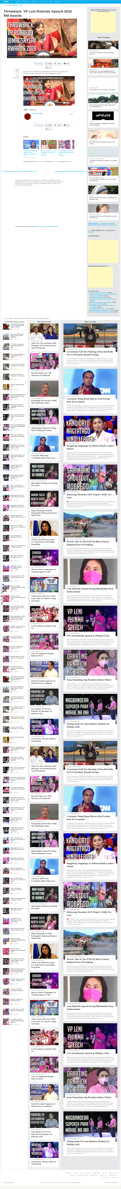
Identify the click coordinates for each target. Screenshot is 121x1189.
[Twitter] (73, 114)
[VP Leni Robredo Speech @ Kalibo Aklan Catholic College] (66, 144)
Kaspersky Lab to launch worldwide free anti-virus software (103, 216)
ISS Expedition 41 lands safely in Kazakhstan (102, 89)
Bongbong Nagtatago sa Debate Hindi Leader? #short (90, 447)
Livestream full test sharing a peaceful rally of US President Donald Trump (90, 353)
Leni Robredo (55, 161)
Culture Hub (25, 1)
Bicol (90, 140)
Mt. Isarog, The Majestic (96, 304)
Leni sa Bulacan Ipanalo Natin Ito (43, 627)
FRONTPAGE (68, 1173)
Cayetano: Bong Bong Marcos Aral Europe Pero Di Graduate (88, 400)
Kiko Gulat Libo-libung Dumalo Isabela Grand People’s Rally (17, 608)
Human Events (94, 1175)
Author (26, 109)
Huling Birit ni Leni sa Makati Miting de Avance (18, 496)
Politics (33, 370)
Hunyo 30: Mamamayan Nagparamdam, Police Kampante (17, 336)
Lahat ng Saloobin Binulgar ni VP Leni (16, 536)
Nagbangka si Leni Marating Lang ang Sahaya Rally (16, 567)
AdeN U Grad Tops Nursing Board (98, 292)
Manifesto (58, 1)
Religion (97, 50)
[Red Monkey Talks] (27, 116)
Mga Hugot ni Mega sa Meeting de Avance (17, 556)
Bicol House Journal (94, 158)
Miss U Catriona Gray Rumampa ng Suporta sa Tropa (18, 487)
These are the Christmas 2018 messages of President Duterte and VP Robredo (43, 345)
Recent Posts (33, 109)
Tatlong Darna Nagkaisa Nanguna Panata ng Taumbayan (17, 477)
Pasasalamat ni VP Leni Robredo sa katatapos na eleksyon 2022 (18, 446)
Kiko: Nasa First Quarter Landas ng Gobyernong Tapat (18, 416)
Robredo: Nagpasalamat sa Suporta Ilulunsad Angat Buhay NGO (18, 396)
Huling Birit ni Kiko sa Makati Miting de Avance (18, 506)
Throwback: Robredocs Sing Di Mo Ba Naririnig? (18, 435)
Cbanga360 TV (113, 1175)
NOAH (90, 69)
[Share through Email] (1, 599)
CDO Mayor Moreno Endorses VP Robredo (43, 740)
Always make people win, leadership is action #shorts (18, 356)
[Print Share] (1, 596)
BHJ (106, 1175)
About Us (114, 1177)
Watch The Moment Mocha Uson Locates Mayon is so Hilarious (103, 179)
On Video (17, 1)
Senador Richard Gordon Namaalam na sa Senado (18, 365)
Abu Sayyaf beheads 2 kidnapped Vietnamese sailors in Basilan (102, 124)
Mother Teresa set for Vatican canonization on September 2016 (102, 198)
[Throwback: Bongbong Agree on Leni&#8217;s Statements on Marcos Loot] (31, 144)
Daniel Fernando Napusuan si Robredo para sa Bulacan (18, 587)
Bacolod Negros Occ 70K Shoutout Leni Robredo (17, 657)
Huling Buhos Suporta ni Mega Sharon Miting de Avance (18, 456)
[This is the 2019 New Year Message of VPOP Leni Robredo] (49, 144)
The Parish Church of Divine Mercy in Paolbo (101, 312)
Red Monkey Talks (16, 5)
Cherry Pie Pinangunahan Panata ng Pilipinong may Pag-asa (18, 426)
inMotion (72, 1175)
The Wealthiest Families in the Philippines (101, 302)
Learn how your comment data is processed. (47, 226)
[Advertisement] (103, 22)
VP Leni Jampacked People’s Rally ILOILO (42, 654)
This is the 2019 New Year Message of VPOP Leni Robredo (48, 152)
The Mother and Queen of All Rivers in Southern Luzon (103, 161)
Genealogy (95, 140)
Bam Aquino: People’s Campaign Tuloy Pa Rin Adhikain (17, 406)
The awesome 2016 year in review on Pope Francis (101, 53)
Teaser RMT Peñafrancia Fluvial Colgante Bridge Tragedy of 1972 (17, 325)
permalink (69, 161)
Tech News (97, 214)
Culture (91, 121)
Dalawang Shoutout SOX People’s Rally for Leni (17, 576)
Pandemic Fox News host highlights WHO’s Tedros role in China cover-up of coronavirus (102, 72)
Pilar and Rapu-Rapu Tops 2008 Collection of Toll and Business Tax (102, 105)
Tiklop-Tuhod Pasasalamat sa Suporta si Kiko (18, 546)
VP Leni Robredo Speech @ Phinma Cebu (88, 635)
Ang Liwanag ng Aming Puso (17, 385)
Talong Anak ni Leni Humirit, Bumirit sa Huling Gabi (16, 466)
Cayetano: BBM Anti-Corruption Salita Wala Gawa (43, 457)
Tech (81, 1173)
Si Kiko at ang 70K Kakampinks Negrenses (17, 637)
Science (96, 87)
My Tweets (91, 232)
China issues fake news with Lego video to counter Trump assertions (43, 598)
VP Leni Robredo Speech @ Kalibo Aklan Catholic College (66, 152)
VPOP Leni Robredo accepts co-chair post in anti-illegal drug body (43, 542)
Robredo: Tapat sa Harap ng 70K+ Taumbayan (18, 627)
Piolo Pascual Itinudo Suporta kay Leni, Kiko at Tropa (18, 527)
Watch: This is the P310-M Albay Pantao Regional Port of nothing (88, 543)
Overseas (34, 1)
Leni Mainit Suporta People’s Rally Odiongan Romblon (17, 668)
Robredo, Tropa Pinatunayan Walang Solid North (18, 597)
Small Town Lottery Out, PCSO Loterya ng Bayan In (103, 299)
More (50, 1)
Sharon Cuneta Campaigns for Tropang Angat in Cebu (43, 570)
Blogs (101, 1175)
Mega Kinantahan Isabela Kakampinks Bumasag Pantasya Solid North (18, 618)
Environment (96, 1173)
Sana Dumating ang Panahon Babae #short (89, 679)
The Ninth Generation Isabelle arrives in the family (102, 142)
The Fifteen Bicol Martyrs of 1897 (98, 297)
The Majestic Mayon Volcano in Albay (99, 308)
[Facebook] (71, 114)
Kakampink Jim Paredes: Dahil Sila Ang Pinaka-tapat (43, 401)
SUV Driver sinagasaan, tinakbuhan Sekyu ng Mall (17, 346)
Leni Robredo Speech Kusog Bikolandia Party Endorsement (71, 171)
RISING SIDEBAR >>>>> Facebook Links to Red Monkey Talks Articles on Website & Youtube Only (102, 224)
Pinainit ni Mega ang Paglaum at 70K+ (17, 647)
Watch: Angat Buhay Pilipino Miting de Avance (18, 516)
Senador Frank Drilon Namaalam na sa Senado (18, 375)
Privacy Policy (105, 1177)
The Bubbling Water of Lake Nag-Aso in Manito (102, 310)
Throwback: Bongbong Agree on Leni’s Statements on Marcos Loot (19, 171)
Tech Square (43, 1)
